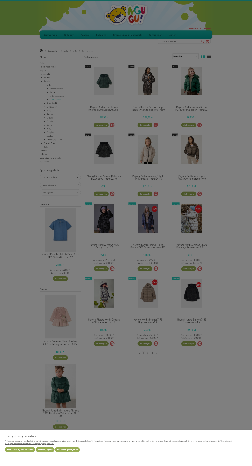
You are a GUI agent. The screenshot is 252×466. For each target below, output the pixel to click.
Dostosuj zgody (45, 449)
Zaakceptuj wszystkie (67, 449)
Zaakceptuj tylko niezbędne (20, 449)
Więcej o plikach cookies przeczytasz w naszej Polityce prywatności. (29, 443)
